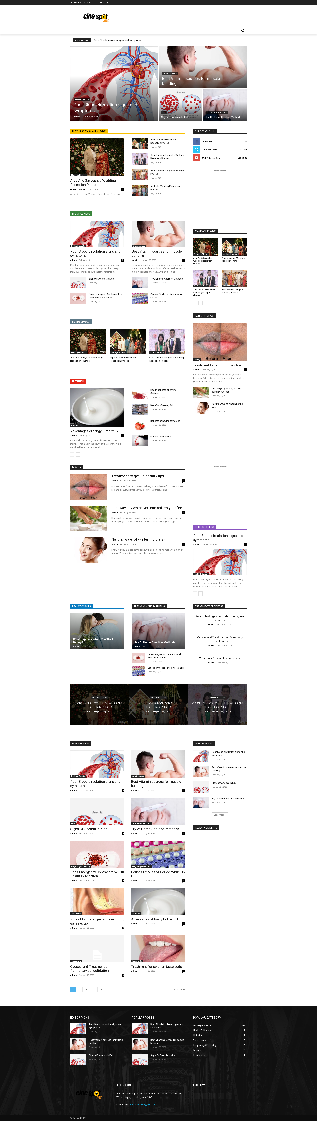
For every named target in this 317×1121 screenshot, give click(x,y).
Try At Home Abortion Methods (166, 278)
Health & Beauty (82, 100)
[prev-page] (72, 201)
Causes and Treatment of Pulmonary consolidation (89, 969)
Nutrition (75, 425)
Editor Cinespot (77, 189)
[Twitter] (236, 2)
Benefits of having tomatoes (165, 421)
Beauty (197, 360)
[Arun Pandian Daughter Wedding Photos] (140, 174)
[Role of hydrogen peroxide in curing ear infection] (97, 901)
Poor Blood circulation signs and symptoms (117, 40)
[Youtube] (245, 2)
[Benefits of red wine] (140, 440)
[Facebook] (226, 2)
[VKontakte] (229, 1096)
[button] (243, 30)
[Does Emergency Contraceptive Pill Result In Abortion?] (78, 298)
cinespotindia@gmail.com (142, 1104)
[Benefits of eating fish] (140, 409)
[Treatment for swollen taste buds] (158, 948)
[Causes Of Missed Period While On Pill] (140, 298)
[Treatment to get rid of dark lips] (220, 342)
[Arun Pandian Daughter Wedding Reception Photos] (140, 159)
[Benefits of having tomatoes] (140, 425)
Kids (164, 113)
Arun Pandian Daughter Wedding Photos (232, 291)
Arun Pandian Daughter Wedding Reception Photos (204, 292)
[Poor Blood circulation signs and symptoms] (114, 83)
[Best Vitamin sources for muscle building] (203, 67)
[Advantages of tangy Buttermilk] (97, 407)
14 (100, 989)
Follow (243, 149)
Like (245, 141)
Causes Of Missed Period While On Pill (166, 668)
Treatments (76, 913)
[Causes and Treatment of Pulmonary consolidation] (97, 948)
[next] (242, 40)
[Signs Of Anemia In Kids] (180, 105)
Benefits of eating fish (161, 405)
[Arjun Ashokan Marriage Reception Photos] (140, 143)
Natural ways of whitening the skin (139, 539)
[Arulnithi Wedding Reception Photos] (140, 190)
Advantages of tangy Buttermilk (94, 431)
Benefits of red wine (160, 436)
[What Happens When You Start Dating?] (97, 631)
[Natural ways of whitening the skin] (201, 408)
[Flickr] (212, 1096)
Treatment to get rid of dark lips (217, 365)
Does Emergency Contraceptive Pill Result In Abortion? (97, 874)
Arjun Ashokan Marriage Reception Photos (233, 259)
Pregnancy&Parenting (217, 113)
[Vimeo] (240, 2)
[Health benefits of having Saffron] (140, 393)
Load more (219, 814)
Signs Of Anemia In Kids (101, 278)
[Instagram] (231, 2)
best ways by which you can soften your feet (147, 508)
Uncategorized (170, 74)
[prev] (236, 40)
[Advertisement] (183, 16)
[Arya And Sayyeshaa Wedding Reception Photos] (97, 157)
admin (73, 260)
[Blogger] (196, 1096)
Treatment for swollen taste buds (220, 658)
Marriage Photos (78, 175)
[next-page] (78, 201)
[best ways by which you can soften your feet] (201, 392)
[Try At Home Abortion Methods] (225, 105)
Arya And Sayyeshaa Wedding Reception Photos (93, 183)
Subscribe (241, 158)
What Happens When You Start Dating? (93, 641)
